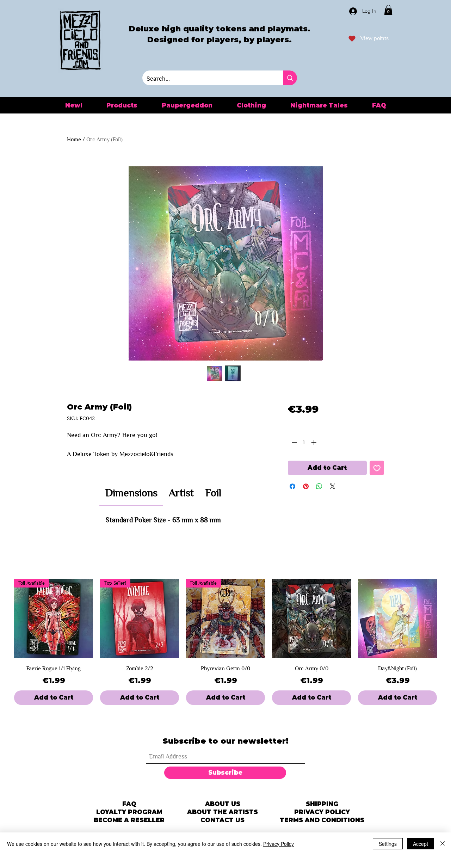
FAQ (129, 803)
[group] (225, 642)
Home (74, 139)
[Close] (442, 843)
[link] (131, 492)
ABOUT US (222, 803)
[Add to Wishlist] (377, 468)
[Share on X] (332, 486)
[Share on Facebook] (292, 486)
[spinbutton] (304, 442)
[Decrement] (293, 442)
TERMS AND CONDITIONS (322, 820)
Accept (420, 843)
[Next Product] (447, 618)
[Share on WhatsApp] (319, 486)
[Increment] (314, 442)
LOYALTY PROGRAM (129, 812)
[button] (388, 10)
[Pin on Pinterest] (306, 486)
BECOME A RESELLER (129, 820)
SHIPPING (322, 803)
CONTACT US (222, 820)
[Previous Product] (4, 618)
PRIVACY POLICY (322, 812)
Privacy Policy (278, 843)
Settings (388, 843)
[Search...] (290, 77)
